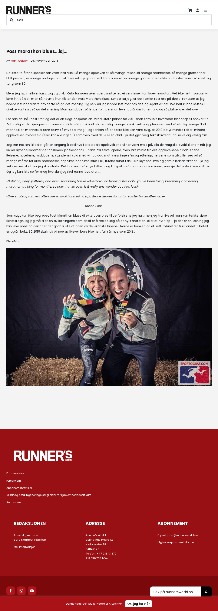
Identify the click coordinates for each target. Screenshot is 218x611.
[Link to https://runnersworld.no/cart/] (190, 10)
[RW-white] (43, 452)
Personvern (13, 480)
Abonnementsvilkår (19, 488)
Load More (109, 406)
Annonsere (13, 502)
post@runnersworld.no (183, 535)
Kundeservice (15, 473)
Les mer (117, 603)
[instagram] (21, 590)
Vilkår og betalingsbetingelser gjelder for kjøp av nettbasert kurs (48, 495)
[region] (109, 604)
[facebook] (10, 590)
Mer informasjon (25, 547)
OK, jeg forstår (138, 604)
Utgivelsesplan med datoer (176, 542)
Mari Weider (19, 61)
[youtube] (32, 590)
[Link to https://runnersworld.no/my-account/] (197, 10)
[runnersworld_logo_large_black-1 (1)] (28, 8)
